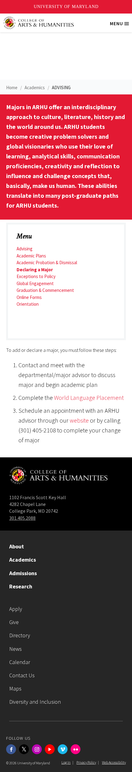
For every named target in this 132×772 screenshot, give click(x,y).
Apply (15, 608)
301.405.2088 (22, 518)
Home (11, 87)
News (15, 648)
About (16, 546)
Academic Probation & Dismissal (47, 262)
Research (20, 586)
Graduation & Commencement (45, 290)
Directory (19, 635)
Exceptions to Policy (36, 276)
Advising (25, 249)
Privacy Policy (86, 762)
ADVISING (61, 87)
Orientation (28, 304)
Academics (35, 87)
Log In (66, 762)
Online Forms (29, 297)
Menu (121, 26)
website (78, 420)
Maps (15, 688)
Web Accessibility (114, 762)
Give (14, 622)
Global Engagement (35, 283)
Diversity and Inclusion (35, 701)
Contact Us (22, 675)
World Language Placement (89, 397)
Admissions (23, 573)
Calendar (19, 662)
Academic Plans (31, 256)
